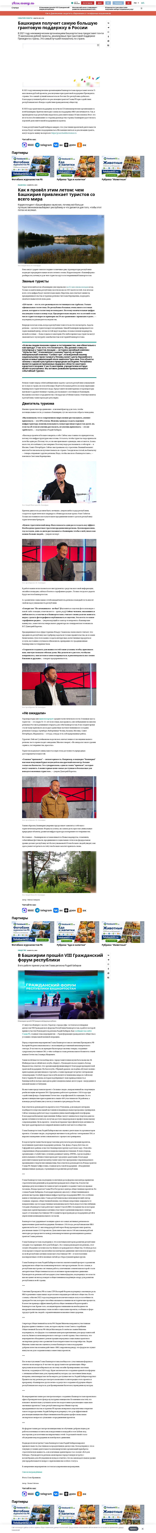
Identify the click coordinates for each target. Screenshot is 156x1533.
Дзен (100, 3)
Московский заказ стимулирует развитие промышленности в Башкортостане (84, 8)
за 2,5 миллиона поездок (78, 287)
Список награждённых (32, 1472)
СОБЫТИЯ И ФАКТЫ (25, 18)
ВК (108, 3)
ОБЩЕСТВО (22, 950)
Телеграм (118, 3)
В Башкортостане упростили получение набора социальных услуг (119, 8)
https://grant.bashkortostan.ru (64, 133)
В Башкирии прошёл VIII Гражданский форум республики (54, 8)
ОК (128, 3)
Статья (15, 8)
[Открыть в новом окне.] (28, 145)
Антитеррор (87, 3)
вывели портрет (46, 719)
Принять (133, 1529)
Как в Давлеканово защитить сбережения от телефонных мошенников (78, 13)
